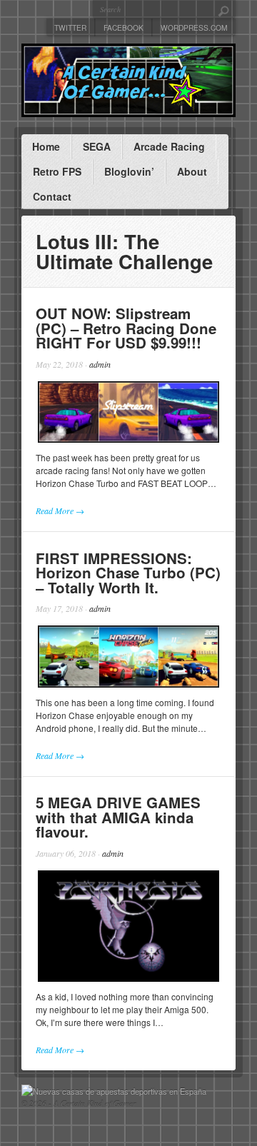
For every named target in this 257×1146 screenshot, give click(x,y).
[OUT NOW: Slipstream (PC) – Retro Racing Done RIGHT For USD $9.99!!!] (128, 412)
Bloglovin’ (129, 171)
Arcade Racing (169, 146)
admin (100, 364)
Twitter (70, 27)
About (192, 171)
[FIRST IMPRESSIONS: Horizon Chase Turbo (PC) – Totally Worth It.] (128, 656)
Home (46, 146)
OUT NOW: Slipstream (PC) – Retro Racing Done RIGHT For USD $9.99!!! (126, 328)
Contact (52, 196)
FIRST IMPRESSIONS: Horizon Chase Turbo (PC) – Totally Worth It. (128, 573)
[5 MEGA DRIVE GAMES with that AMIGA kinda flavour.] (128, 926)
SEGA (97, 146)
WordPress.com (194, 27)
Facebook (123, 27)
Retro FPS (57, 171)
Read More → (60, 510)
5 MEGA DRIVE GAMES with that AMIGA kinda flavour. (118, 817)
